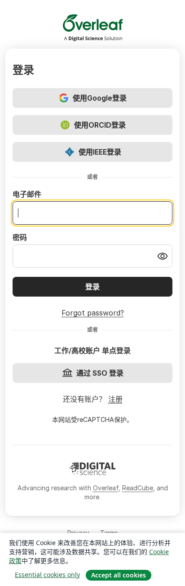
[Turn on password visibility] (162, 256)
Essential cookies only (47, 574)
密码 (20, 237)
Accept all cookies (118, 575)
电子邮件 (27, 194)
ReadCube (137, 488)
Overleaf (106, 488)
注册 (115, 399)
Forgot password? (93, 312)
